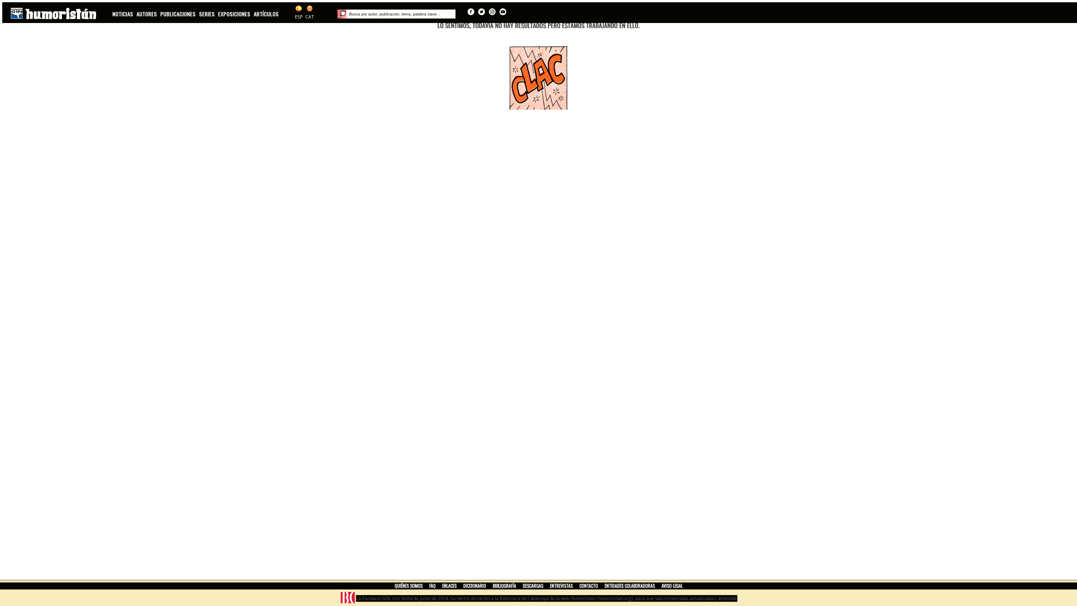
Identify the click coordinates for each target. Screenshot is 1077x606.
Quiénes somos (409, 585)
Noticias (122, 14)
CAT (309, 17)
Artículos (266, 14)
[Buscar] (341, 14)
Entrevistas (561, 585)
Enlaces (449, 585)
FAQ (432, 585)
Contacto (588, 585)
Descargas (533, 585)
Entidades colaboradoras (630, 585)
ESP (299, 17)
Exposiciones (234, 14)
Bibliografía (504, 585)
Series (207, 14)
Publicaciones (178, 14)
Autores (147, 14)
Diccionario (474, 585)
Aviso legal (672, 585)
